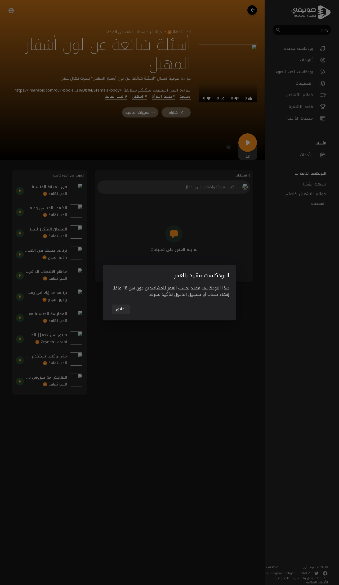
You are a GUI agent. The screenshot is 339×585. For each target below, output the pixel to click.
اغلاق (121, 309)
